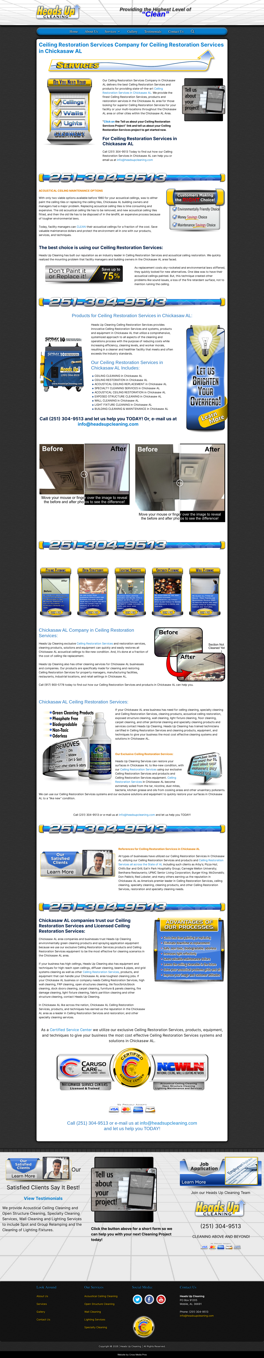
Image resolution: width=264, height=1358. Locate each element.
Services (110, 31)
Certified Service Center (71, 1030)
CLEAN (81, 226)
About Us (91, 31)
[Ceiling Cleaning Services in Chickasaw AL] (55, 620)
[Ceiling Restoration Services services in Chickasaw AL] (84, 284)
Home (74, 31)
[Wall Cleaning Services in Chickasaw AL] (204, 620)
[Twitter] (137, 1304)
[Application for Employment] (221, 1173)
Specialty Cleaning (95, 1327)
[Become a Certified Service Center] (144, 1326)
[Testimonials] (39, 1169)
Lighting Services (94, 1319)
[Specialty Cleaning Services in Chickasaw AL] (167, 620)
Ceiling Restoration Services (95, 643)
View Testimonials (43, 1198)
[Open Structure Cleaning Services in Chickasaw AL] (93, 620)
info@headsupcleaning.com (135, 159)
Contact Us (176, 31)
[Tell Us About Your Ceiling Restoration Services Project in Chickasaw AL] (203, 120)
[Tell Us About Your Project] (124, 1189)
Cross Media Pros (138, 1354)
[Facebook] (149, 1304)
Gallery (132, 31)
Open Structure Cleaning (99, 1303)
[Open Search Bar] (192, 31)
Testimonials (152, 31)
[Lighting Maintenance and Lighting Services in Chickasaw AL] (130, 620)
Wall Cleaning (92, 1311)
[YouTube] (161, 1304)
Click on (109, 121)
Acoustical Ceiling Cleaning (100, 1296)
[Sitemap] (39, 1328)
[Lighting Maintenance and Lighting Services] (204, 433)
